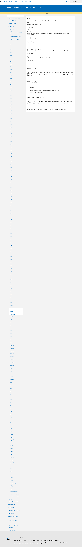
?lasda (11, 276)
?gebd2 (11, 64)
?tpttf (11, 422)
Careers (34, 534)
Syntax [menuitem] (11, 308)
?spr (10, 53)
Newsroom (27, 534)
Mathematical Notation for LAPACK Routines (15, 36)
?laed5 (11, 107)
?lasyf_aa (11, 303)
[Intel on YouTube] (20, 538)
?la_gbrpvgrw (12, 442)
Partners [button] (25, 1)
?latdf (11, 331)
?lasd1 (11, 262)
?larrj (10, 239)
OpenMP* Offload (11, 26)
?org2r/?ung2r (12, 356)
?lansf (11, 411)
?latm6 (11, 327)
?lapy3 (11, 179)
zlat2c (11, 431)
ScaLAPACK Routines (12, 498)
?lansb (11, 156)
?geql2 (11, 70)
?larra (11, 230)
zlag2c (11, 397)
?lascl (11, 259)
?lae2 (10, 96)
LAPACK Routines (11, 29)
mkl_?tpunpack (12, 489)
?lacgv (11, 44)
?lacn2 (11, 90)
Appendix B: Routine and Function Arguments (15, 518)
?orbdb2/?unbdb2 (12, 347)
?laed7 (11, 110)
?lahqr (11, 130)
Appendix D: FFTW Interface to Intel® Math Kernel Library (16, 522)
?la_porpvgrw (12, 466)
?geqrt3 (11, 76)
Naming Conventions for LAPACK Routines (15, 31)
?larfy (11, 219)
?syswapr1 (11, 377)
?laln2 (11, 138)
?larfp (11, 399)
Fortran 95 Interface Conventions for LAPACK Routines (16, 33)
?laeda (11, 115)
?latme (11, 328)
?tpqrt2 (11, 419)
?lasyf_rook (11, 305)
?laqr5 (11, 196)
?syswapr (11, 374)
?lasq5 (11, 288)
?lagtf (11, 124)
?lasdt (11, 279)
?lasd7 (11, 271)
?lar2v (11, 207)
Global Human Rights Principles (66, 542)
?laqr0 (11, 188)
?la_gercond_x (12, 448)
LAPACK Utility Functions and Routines (15, 492)
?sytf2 (11, 382)
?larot (11, 228)
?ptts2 (11, 371)
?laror (11, 227)
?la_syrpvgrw (12, 485)
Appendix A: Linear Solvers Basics (13, 516)
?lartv (11, 250)
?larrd (11, 234)
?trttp (11, 426)
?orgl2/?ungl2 (12, 357)
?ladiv (11, 95)
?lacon (11, 92)
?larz (10, 253)
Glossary (10, 528)
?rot (10, 50)
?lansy (11, 164)
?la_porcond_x (12, 463)
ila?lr (10, 402)
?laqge (11, 182)
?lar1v (11, 205)
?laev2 (11, 118)
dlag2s (11, 394)
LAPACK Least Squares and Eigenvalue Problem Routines (16, 41)
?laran (11, 208)
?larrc (11, 233)
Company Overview (17, 534)
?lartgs (11, 248)
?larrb (11, 231)
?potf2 (11, 370)
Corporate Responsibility (40, 534)
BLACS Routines (11, 513)
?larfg (11, 213)
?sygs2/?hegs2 (12, 379)
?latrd (11, 334)
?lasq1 (11, 282)
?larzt (11, 256)
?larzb (11, 254)
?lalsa (11, 141)
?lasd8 (11, 273)
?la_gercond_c (12, 446)
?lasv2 (11, 296)
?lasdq (11, 277)
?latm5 (11, 325)
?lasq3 (11, 285)
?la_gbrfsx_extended (13, 440)
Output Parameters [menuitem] (12, 314)
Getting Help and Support (12, 20)
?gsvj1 (11, 405)
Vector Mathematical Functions (13, 502)
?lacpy (11, 93)
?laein (11, 116)
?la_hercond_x (12, 454)
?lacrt (11, 47)
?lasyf (11, 302)
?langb (11, 150)
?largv (11, 222)
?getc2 (11, 81)
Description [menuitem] (11, 311)
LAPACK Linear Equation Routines (14, 39)
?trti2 (10, 391)
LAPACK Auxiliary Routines (35, 111)
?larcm (11, 471)
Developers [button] (21, 1)
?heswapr (11, 376)
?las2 (10, 257)
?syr (10, 58)
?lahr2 (11, 133)
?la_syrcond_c (12, 480)
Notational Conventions (12, 23)
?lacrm (11, 46)
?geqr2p (11, 73)
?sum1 (11, 61)
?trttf (10, 425)
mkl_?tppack (11, 488)
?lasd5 (11, 268)
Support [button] (10, 1)
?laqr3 (11, 193)
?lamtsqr (11, 147)
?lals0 (11, 139)
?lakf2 (11, 136)
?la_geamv (11, 443)
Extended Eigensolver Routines (13, 501)
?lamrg (11, 144)
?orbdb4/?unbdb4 (12, 350)
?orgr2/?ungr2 (12, 359)
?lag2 (10, 121)
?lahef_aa (11, 316)
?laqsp (11, 199)
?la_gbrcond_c (12, 437)
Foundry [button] (30, 1)
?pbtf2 (11, 368)
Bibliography (11, 527)
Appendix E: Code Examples (13, 524)
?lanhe (11, 165)
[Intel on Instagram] (22, 538)
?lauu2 (11, 342)
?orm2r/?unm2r (12, 362)
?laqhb (11, 184)
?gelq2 (11, 67)
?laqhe (11, 468)
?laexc (11, 119)
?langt (11, 153)
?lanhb (11, 158)
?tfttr (10, 416)
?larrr (10, 242)
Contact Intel (23, 534)
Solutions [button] (15, 1)
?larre (11, 236)
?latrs (11, 336)
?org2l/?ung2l (12, 354)
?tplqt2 (11, 417)
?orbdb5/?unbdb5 (12, 351)
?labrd (11, 89)
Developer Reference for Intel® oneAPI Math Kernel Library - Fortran (15, 18)
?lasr (10, 291)
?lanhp (11, 161)
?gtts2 (11, 84)
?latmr (11, 330)
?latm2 (11, 322)
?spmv (11, 52)
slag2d (11, 396)
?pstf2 (11, 428)
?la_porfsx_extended (13, 465)
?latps (11, 333)
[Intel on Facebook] (14, 538)
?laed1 (11, 101)
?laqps (11, 187)
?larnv (11, 225)
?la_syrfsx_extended (13, 483)
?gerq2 (11, 78)
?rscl (10, 373)
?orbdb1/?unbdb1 (12, 345)
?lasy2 (11, 300)
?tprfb (11, 420)
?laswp (11, 299)
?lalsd (11, 142)
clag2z (11, 393)
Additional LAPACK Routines (14, 491)
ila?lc (10, 400)
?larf (10, 210)
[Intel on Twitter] (16, 538)
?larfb (11, 211)
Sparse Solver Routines (12, 499)
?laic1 (11, 135)
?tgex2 (11, 388)
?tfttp (11, 414)
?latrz (11, 339)
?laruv (11, 251)
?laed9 (11, 113)
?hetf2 (11, 385)
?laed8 (11, 112)
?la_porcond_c (12, 462)
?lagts (11, 127)
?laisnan (11, 87)
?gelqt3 (11, 69)
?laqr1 (11, 190)
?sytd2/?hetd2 (12, 380)
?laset (11, 280)
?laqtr (11, 202)
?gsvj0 (11, 403)
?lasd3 (11, 265)
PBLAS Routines (11, 507)
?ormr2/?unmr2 (12, 365)
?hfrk (10, 408)
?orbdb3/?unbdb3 (12, 348)
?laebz (11, 98)
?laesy (11, 49)
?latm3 (11, 324)
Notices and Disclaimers (12, 530)
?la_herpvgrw (12, 457)
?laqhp (11, 469)
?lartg (11, 245)
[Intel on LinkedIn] (18, 538)
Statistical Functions (12, 504)
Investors (31, 534)
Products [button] (6, 1)
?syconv (11, 55)
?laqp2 (11, 185)
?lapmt (11, 176)
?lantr (11, 170)
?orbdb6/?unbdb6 (12, 353)
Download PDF (71, 7)
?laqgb (11, 181)
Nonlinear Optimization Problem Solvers (14, 510)
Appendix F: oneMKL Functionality (13, 525)
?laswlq (11, 297)
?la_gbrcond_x (12, 439)
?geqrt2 (11, 75)
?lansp (11, 159)
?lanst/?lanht (12, 162)
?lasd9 (11, 274)
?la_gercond (11, 445)
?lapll (10, 173)
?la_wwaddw (11, 486)
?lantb (11, 167)
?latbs (11, 319)
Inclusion (46, 534)
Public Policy (50, 534)
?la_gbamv (11, 434)
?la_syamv (11, 477)
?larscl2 (11, 474)
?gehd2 (11, 66)
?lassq (11, 294)
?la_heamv (11, 451)
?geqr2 (11, 72)
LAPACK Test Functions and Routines (14, 494)
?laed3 (11, 104)
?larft (10, 216)
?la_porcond (11, 460)
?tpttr (11, 423)
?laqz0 (11, 204)
